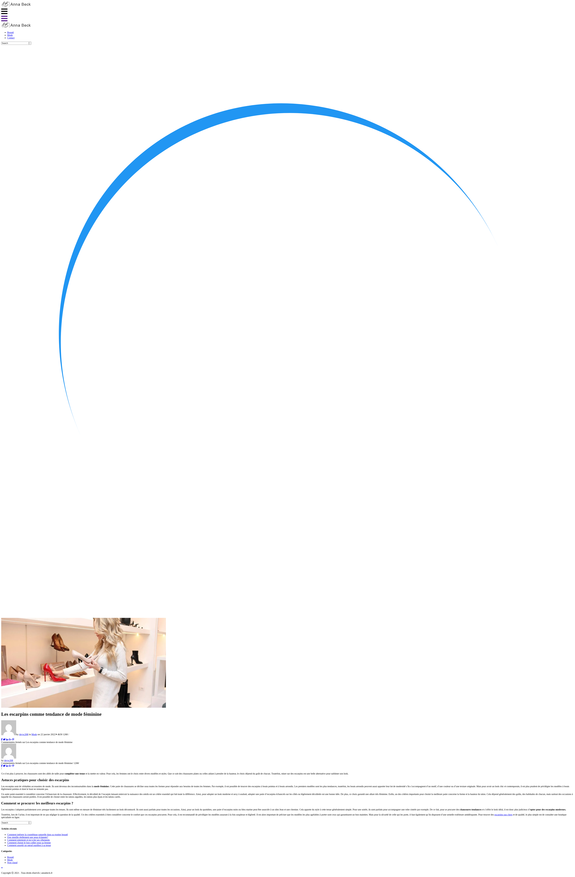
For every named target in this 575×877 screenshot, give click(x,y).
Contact (11, 38)
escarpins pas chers (503, 814)
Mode (10, 35)
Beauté (10, 32)
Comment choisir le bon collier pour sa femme (29, 842)
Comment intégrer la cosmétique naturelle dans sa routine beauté (37, 834)
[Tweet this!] (4, 739)
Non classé (12, 862)
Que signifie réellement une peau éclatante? (27, 837)
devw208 (23, 734)
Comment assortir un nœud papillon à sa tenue (29, 845)
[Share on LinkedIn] (7, 739)
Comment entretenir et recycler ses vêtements (28, 840)
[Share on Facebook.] (1, 739)
